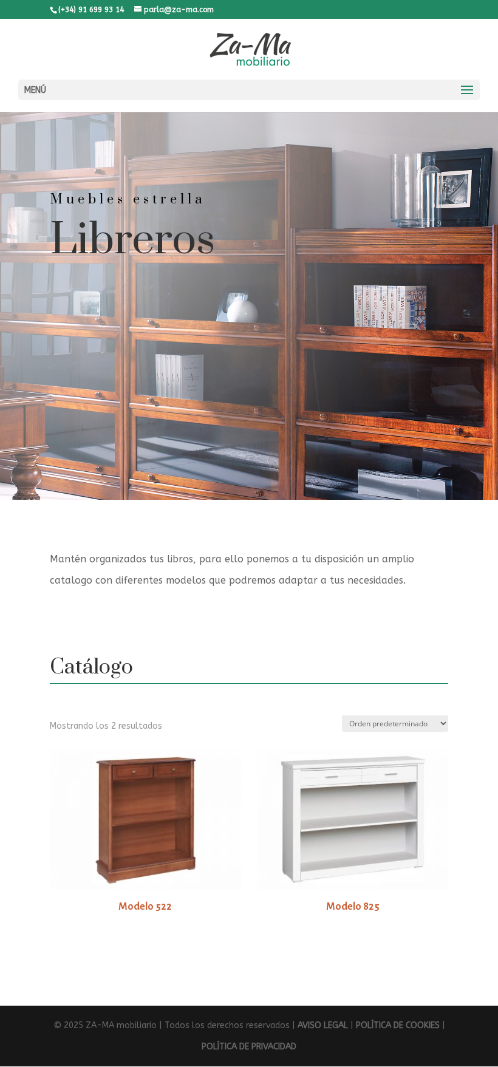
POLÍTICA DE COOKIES (398, 1025)
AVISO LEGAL (323, 1025)
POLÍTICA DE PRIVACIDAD (249, 1046)
